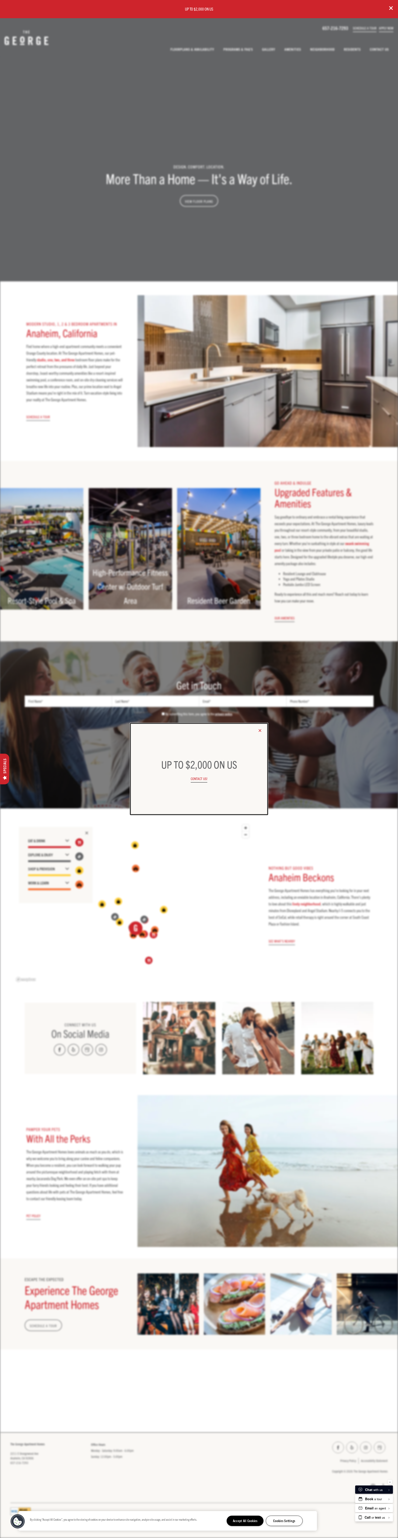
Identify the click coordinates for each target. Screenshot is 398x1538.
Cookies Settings (284, 1521)
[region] (167, 1521)
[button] (199, 779)
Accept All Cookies (245, 1521)
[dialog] (199, 769)
